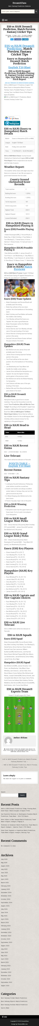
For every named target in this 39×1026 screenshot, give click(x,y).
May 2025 (4, 876)
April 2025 (4, 879)
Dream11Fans (19, 3)
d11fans (9, 35)
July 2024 (4, 909)
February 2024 (5, 926)
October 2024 (5, 899)
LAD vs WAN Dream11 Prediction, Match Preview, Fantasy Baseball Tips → (19, 760)
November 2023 (6, 936)
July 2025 (4, 869)
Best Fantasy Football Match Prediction (14, 1005)
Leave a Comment (28, 35)
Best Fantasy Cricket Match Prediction (20, 36)
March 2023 (5, 962)
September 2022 (6, 982)
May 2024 (4, 916)
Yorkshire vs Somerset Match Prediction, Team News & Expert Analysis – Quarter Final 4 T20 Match (19, 826)
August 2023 (5, 946)
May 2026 (4, 863)
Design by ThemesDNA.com (19, 1024)
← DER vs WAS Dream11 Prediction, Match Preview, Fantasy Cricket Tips (19, 766)
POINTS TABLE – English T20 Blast (19, 465)
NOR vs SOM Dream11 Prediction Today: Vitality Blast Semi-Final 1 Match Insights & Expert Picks (18, 810)
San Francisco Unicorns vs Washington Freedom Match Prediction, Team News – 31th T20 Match (19, 815)
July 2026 (4, 859)
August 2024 (5, 906)
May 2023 (4, 956)
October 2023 (5, 939)
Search (3, 792)
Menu (6, 20)
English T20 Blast (19, 67)
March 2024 (5, 923)
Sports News (5, 1008)
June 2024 (4, 912)
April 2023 (4, 959)
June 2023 (4, 952)
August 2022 (5, 986)
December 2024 (6, 893)
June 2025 (4, 873)
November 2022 (6, 976)
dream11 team (24, 749)
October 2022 (5, 979)
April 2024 (4, 919)
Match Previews (23, 268)
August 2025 (5, 866)
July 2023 (4, 949)
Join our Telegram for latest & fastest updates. (19, 82)
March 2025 (5, 883)
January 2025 (5, 889)
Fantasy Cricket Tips (22, 751)
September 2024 (6, 903)
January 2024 (5, 929)
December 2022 (6, 972)
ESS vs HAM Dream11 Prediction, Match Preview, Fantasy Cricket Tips (19, 29)
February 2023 (5, 966)
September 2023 (6, 942)
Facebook (18, 39)
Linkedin (26, 39)
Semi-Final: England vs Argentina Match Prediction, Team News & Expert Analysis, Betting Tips (18, 831)
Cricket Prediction (15, 749)
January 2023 (5, 969)
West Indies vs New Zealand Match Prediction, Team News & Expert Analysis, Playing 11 (18, 821)
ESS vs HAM (10, 750)
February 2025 (5, 886)
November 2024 (6, 896)
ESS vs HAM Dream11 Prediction (19, 47)
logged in (15, 779)
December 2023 (6, 932)
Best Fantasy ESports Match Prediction (14, 1001)
